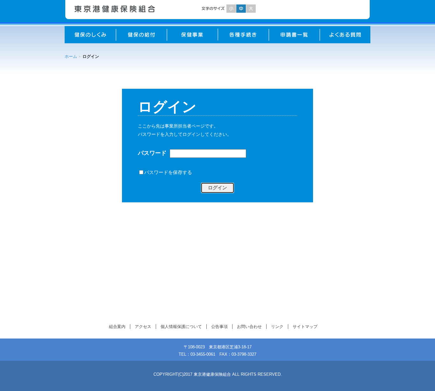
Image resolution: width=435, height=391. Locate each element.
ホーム (71, 56)
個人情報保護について (181, 326)
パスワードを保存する (168, 172)
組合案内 (117, 326)
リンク (277, 326)
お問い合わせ (249, 326)
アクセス (143, 326)
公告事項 (219, 326)
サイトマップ (305, 326)
